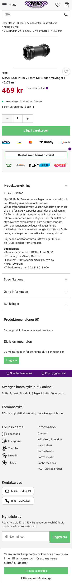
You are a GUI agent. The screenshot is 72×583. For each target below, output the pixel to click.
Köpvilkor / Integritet (50, 439)
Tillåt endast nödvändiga (36, 578)
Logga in (11, 360)
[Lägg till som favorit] (66, 71)
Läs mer (22, 563)
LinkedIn (13, 455)
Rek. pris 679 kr (36, 88)
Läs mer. (59, 413)
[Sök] (66, 14)
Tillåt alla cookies (36, 570)
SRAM (5, 73)
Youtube (13, 448)
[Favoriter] (57, 4)
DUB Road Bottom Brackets (25, 242)
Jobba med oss (47, 462)
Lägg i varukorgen (36, 130)
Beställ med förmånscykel (36, 155)
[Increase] (27, 119)
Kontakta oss (46, 451)
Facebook (14, 433)
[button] (66, 4)
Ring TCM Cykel (20, 500)
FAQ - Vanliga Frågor (50, 468)
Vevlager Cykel (11, 26)
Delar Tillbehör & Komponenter (25, 23)
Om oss (42, 433)
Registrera (60, 537)
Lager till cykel (50, 23)
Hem (4, 23)
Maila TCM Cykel (21, 490)
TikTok (12, 462)
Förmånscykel (46, 457)
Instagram (14, 441)
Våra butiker (45, 445)
